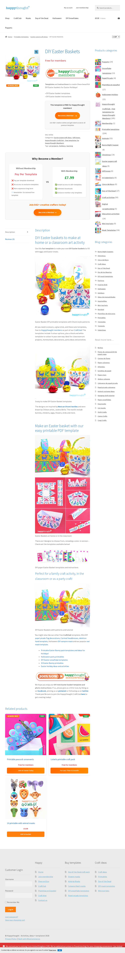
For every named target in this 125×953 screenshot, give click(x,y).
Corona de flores (104, 358)
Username (9, 879)
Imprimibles (102, 301)
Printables (102, 318)
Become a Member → (48, 212)
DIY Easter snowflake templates (54, 660)
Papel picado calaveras (106, 387)
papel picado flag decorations (47, 638)
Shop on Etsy (43, 881)
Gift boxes (76, 137)
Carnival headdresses (69, 638)
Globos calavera (104, 379)
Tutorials (101, 326)
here (83, 694)
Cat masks (102, 408)
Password (9, 891)
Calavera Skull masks (77, 886)
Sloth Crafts (102, 412)
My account (68, 8)
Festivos (101, 280)
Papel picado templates (78, 895)
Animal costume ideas (106, 391)
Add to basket (25, 834)
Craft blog (42, 895)
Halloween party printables (52, 656)
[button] (36, 52)
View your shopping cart (15, 920)
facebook (42, 691)
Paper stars (102, 375)
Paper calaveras (104, 362)
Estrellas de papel (104, 371)
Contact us (42, 900)
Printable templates (21, 37)
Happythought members (51, 330)
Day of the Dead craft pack (79, 872)
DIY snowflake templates (78, 891)
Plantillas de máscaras (106, 314)
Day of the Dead (41, 18)
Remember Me (13, 902)
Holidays (101, 293)
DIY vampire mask (65, 641)
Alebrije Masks (74, 881)
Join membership (82, 8)
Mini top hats (103, 305)
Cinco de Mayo (103, 260)
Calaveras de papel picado (108, 383)
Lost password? (11, 917)
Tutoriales (102, 322)
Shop (7, 18)
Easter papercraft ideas (39, 37)
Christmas (102, 256)
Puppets (8, 27)
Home (10, 37)
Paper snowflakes (104, 400)
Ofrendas (101, 367)
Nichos (100, 348)
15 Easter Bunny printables (52, 663)
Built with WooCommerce (29, 939)
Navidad (101, 309)
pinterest (62, 691)
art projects (53, 146)
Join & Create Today (25, 770)
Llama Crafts (102, 416)
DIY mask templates (105, 276)
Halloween (57, 18)
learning (70, 146)
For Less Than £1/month (69, 770)
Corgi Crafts (102, 420)
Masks (28, 18)
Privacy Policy (11, 939)
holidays (62, 146)
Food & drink (102, 285)
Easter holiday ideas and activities (55, 666)
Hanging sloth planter (106, 395)
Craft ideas (102, 264)
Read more (52, 950)
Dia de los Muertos (105, 272)
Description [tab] (10, 232)
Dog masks (102, 404)
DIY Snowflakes (72, 18)
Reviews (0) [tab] (10, 239)
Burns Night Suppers (105, 252)
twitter (85, 691)
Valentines (102, 330)
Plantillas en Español (47, 891)
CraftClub (17, 18)
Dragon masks (74, 876)
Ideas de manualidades (106, 297)
